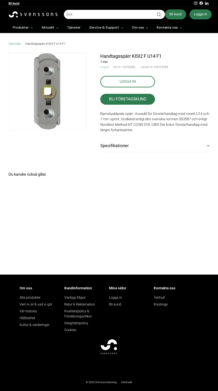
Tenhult (159, 297)
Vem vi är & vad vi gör (36, 304)
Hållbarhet (27, 318)
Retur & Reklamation (79, 304)
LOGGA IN (128, 81)
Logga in (200, 14)
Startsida (15, 44)
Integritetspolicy (76, 323)
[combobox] (114, 14)
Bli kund (14, 3)
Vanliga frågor (75, 297)
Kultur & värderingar (34, 325)
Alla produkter (30, 297)
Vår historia (28, 311)
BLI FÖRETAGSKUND (127, 99)
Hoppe (104, 67)
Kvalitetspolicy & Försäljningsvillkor (78, 313)
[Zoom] (47, 91)
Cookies (70, 330)
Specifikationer (114, 145)
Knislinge (161, 304)
